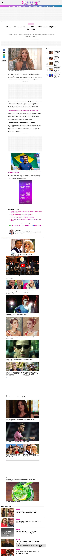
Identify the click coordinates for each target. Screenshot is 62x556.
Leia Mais (36, 545)
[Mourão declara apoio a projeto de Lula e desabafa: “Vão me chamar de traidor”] (51, 70)
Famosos (4, 21)
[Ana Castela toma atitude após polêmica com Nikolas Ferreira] (51, 59)
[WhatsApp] (4, 55)
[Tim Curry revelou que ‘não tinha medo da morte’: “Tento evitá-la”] (7, 543)
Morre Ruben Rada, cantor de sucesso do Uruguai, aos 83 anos (27, 552)
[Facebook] (4, 50)
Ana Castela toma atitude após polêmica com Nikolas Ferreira (56, 58)
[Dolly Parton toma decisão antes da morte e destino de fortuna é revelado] (51, 64)
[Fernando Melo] (11, 232)
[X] (4, 52)
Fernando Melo (18, 230)
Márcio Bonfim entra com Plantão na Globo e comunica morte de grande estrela (57, 75)
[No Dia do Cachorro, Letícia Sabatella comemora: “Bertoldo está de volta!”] (7, 512)
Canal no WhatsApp (15, 225)
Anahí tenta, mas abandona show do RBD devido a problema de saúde (23, 110)
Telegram (26, 225)
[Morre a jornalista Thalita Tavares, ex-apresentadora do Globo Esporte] (7, 532)
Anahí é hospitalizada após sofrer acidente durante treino (22, 214)
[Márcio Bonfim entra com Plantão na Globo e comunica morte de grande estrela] (51, 76)
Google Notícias (37, 225)
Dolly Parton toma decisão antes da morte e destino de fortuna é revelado (57, 63)
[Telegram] (4, 57)
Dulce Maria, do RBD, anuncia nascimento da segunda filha (22, 217)
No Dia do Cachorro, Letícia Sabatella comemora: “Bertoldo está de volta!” (26, 511)
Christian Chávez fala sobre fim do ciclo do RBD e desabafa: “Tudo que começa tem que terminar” (26, 212)
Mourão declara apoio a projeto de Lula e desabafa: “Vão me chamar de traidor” (57, 69)
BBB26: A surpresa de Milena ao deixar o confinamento (21, 215)
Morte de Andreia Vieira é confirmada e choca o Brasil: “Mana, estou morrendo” (57, 52)
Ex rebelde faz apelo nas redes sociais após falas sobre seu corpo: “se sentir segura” (26, 220)
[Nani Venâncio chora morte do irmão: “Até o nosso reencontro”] (7, 522)
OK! (40, 545)
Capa (2, 21)
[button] (54, 2)
